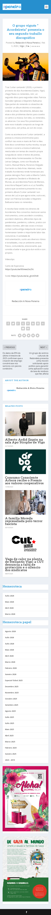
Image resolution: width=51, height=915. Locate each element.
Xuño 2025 (9, 723)
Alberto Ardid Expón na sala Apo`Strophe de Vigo (25, 441)
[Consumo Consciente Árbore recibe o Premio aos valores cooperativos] (25, 461)
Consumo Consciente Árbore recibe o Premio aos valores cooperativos (24, 480)
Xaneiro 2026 (10, 674)
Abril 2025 (9, 735)
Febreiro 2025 (11, 748)
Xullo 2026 (9, 637)
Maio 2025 (9, 729)
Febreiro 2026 (11, 668)
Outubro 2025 (11, 699)
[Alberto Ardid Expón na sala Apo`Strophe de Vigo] (25, 423)
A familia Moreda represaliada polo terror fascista (24, 521)
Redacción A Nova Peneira (27, 42)
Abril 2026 (9, 608)
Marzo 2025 (10, 741)
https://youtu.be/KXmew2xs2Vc (19, 269)
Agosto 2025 (10, 711)
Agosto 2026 (10, 631)
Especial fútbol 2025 (14, 680)
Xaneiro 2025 (10, 754)
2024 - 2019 (10, 760)
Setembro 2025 (11, 705)
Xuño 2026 (9, 596)
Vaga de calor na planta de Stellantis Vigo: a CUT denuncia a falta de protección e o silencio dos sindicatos (24, 564)
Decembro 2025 (11, 686)
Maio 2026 (9, 602)
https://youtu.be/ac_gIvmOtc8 (24, 275)
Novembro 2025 (12, 692)
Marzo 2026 (10, 614)
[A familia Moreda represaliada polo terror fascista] (25, 502)
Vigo (22, 46)
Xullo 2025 (9, 717)
